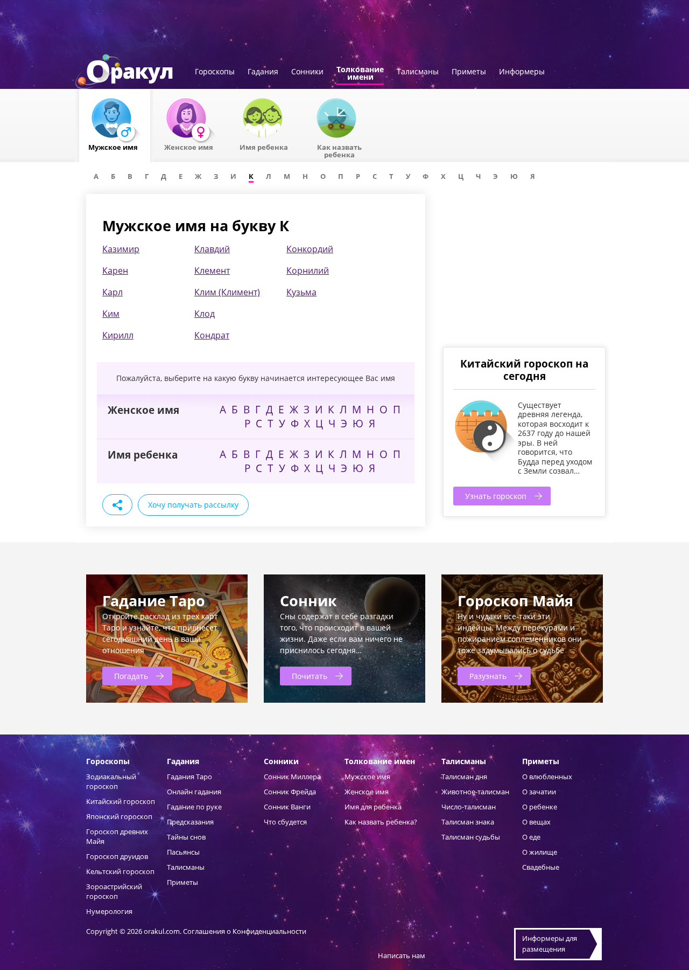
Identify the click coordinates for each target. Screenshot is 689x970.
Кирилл (117, 335)
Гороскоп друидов (117, 856)
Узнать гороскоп (495, 496)
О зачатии (539, 791)
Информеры (522, 72)
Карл (112, 292)
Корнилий (307, 270)
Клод (204, 314)
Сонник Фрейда (290, 791)
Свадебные (540, 867)
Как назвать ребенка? (380, 822)
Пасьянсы (183, 852)
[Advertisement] (523, 269)
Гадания (263, 72)
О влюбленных (547, 776)
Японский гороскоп (119, 816)
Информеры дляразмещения (549, 943)
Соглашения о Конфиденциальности (244, 931)
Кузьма (301, 292)
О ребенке (539, 807)
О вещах (536, 822)
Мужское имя (367, 776)
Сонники (307, 72)
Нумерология (109, 911)
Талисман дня (464, 776)
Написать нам (401, 955)
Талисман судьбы (470, 837)
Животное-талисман (475, 791)
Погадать (131, 676)
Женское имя (366, 791)
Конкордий (309, 249)
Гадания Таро (189, 776)
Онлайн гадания (194, 791)
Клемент (212, 270)
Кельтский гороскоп (120, 871)
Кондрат (211, 335)
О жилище (539, 852)
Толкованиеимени (360, 74)
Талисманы (418, 72)
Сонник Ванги (287, 807)
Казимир (120, 249)
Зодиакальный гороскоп (111, 781)
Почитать (309, 676)
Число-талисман (468, 807)
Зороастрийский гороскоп (114, 891)
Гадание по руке (194, 807)
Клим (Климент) (227, 292)
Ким (110, 314)
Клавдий (212, 249)
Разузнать (488, 676)
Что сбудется (285, 822)
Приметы (469, 72)
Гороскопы (215, 72)
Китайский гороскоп (120, 801)
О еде (531, 837)
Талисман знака (467, 822)
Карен (115, 270)
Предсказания (190, 822)
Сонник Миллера (292, 776)
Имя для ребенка (373, 807)
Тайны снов (186, 837)
